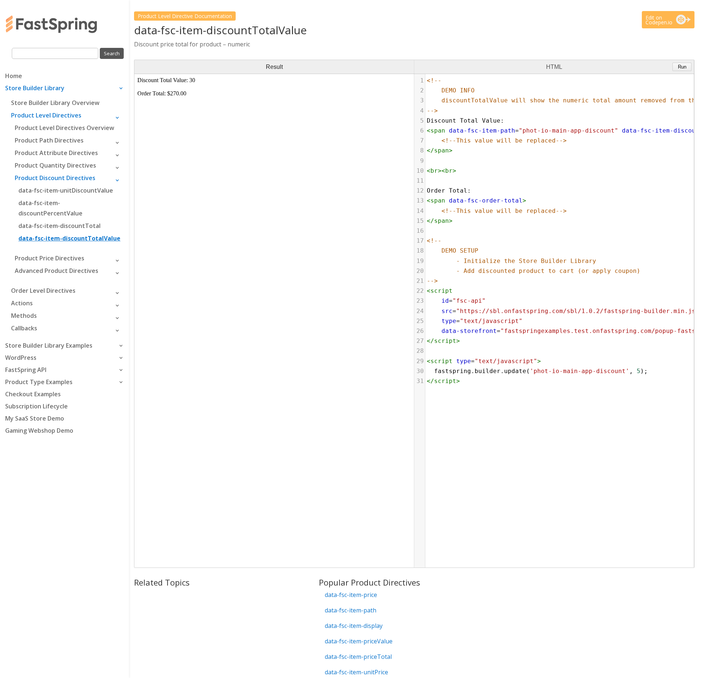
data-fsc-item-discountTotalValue (69, 238)
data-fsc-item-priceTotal (358, 657)
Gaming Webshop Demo (39, 431)
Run (682, 67)
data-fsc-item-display (354, 626)
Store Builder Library (34, 88)
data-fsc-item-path (350, 610)
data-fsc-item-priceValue (359, 641)
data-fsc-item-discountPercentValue (50, 208)
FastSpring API (25, 370)
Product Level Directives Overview (64, 128)
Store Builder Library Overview (55, 103)
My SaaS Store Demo (34, 419)
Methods (24, 316)
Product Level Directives (46, 115)
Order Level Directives (43, 291)
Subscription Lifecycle (36, 407)
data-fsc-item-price (351, 595)
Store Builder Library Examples (48, 346)
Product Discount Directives (55, 178)
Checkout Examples (33, 394)
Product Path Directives (49, 140)
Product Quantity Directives (55, 165)
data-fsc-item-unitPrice (356, 672)
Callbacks (24, 328)
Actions (22, 303)
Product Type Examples (39, 382)
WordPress (20, 358)
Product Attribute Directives (56, 153)
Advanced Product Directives (56, 271)
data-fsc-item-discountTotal (59, 226)
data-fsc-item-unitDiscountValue (65, 190)
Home (13, 76)
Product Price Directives (49, 258)
